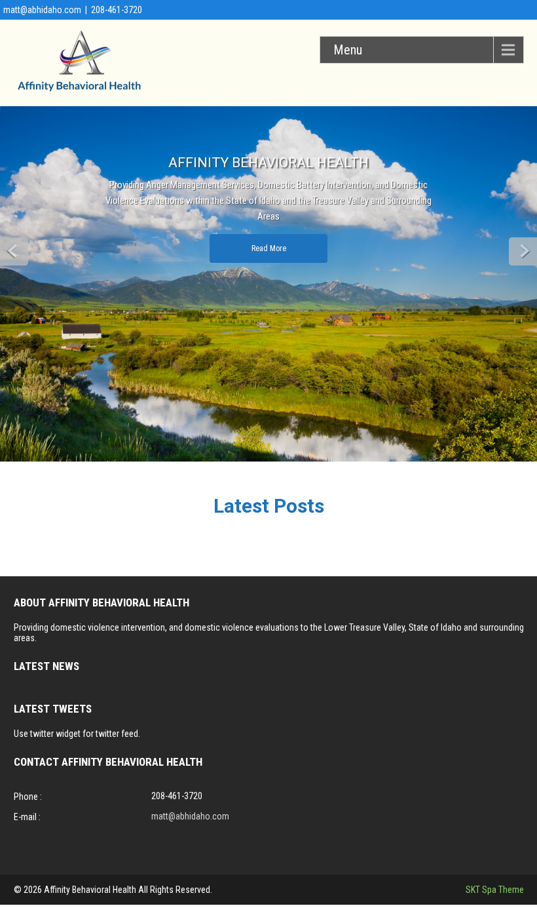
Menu (347, 50)
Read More (268, 248)
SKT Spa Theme (495, 889)
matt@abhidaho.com (42, 10)
